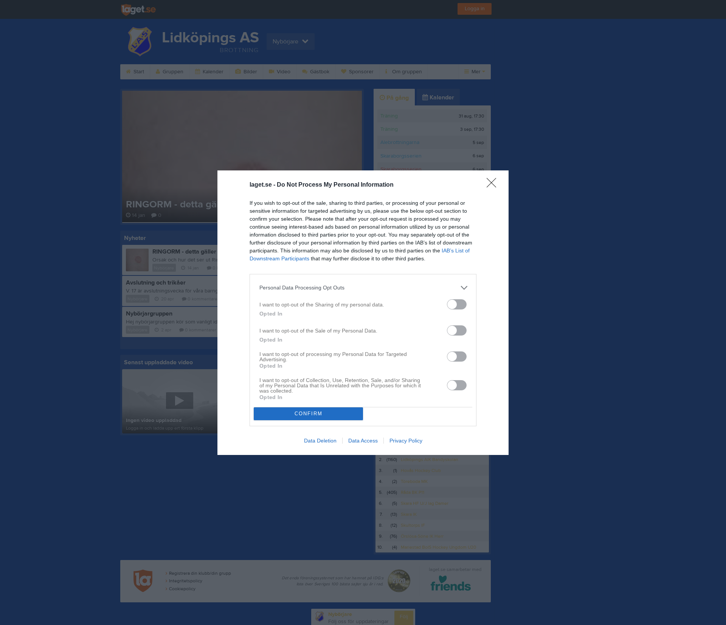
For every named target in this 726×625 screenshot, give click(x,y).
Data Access (363, 441)
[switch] (457, 304)
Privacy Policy (405, 441)
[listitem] (363, 288)
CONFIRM (309, 413)
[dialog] (363, 312)
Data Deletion (320, 441)
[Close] (494, 185)
